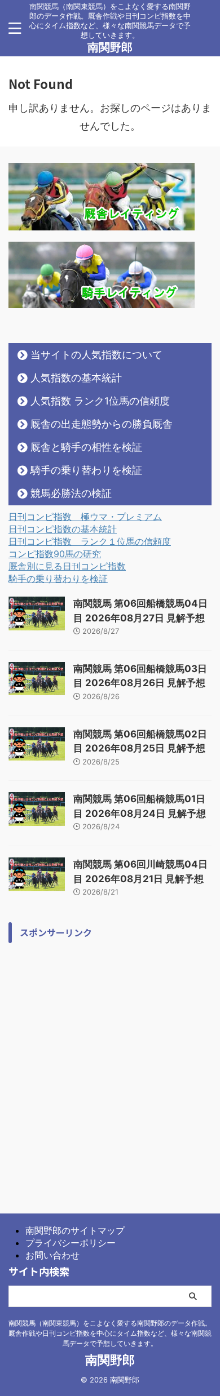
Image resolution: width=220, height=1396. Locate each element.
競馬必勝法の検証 (71, 493)
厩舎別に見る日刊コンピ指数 (67, 566)
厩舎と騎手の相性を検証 (86, 447)
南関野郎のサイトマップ (75, 1230)
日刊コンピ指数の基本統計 (62, 529)
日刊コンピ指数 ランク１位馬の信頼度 (89, 541)
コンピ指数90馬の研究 (54, 553)
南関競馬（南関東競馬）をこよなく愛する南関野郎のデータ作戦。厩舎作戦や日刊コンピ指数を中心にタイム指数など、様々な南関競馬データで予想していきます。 (110, 1333)
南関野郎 (110, 47)
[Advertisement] (110, 1058)
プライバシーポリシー (70, 1242)
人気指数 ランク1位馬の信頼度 (100, 401)
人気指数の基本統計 (76, 378)
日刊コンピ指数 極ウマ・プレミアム (85, 516)
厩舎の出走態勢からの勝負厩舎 (101, 424)
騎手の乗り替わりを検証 (86, 470)
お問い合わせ (52, 1255)
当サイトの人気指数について (96, 355)
